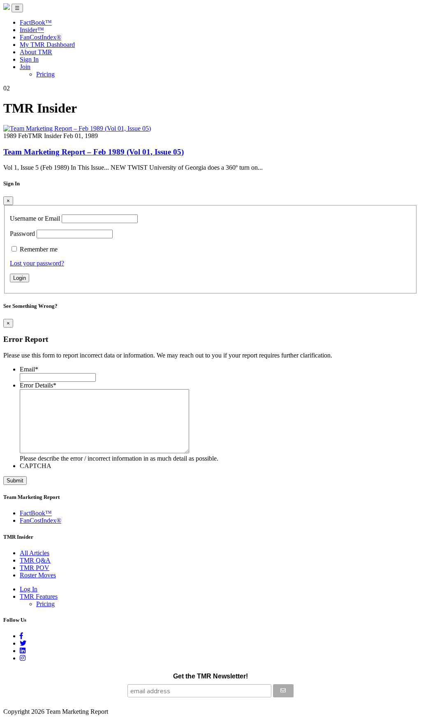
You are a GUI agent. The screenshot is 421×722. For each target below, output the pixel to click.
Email (29, 369)
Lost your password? (37, 263)
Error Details (38, 385)
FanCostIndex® (40, 37)
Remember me (39, 249)
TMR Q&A (35, 560)
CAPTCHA (35, 465)
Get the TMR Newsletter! (210, 676)
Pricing (45, 74)
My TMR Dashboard (47, 44)
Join (25, 66)
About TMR (36, 51)
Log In (28, 589)
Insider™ (32, 29)
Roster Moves (38, 575)
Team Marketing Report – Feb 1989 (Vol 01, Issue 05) (93, 152)
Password (22, 233)
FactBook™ (36, 22)
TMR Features (39, 596)
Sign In (29, 59)
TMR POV (34, 567)
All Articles (34, 552)
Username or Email (35, 218)
